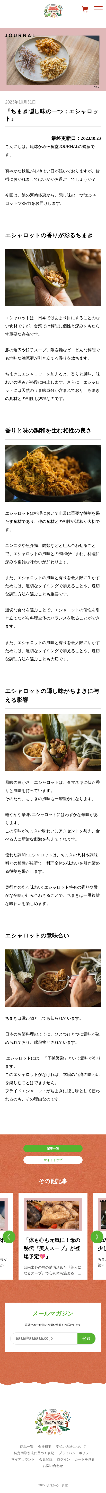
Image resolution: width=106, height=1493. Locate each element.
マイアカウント (23, 1459)
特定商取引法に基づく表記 (34, 1453)
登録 (86, 1338)
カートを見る (85, 1459)
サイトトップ (53, 1160)
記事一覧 (53, 1148)
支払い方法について (71, 1447)
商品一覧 (26, 1447)
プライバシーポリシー (75, 1453)
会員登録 (45, 1459)
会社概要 (44, 1447)
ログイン (63, 1459)
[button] (9, 1237)
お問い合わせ (53, 1466)
